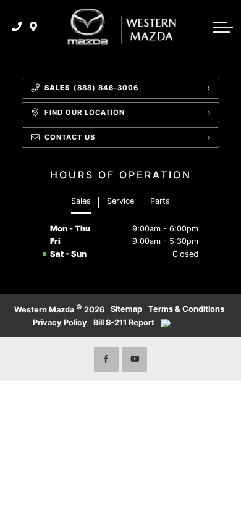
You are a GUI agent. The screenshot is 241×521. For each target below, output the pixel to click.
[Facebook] (106, 359)
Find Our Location (84, 112)
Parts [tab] (160, 201)
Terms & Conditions (186, 309)
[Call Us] (17, 27)
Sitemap (126, 309)
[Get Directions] (33, 27)
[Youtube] (134, 359)
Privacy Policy (60, 322)
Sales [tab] (81, 201)
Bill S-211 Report (123, 322)
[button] (223, 27)
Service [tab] (120, 201)
